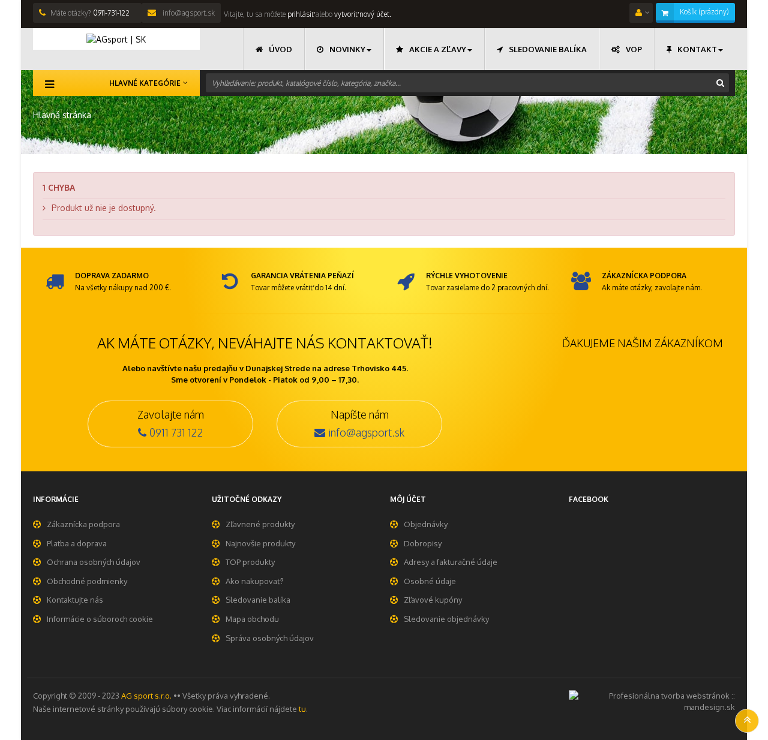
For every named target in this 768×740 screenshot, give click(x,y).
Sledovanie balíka (258, 599)
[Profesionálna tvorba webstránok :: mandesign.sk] (652, 700)
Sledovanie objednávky (446, 619)
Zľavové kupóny (433, 599)
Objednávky (426, 524)
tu (302, 709)
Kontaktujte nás (75, 599)
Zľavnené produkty (260, 524)
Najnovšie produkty (260, 543)
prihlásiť (300, 14)
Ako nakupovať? (255, 581)
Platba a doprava (77, 543)
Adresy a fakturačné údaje (450, 562)
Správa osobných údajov (270, 638)
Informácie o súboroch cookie (100, 619)
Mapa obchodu (252, 619)
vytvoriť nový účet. (362, 14)
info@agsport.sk (188, 12)
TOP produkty (250, 562)
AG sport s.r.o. (146, 695)
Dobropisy (423, 543)
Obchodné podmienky (87, 581)
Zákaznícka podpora (83, 524)
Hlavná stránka (62, 115)
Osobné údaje (430, 581)
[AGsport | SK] (116, 39)
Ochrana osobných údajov (93, 562)
